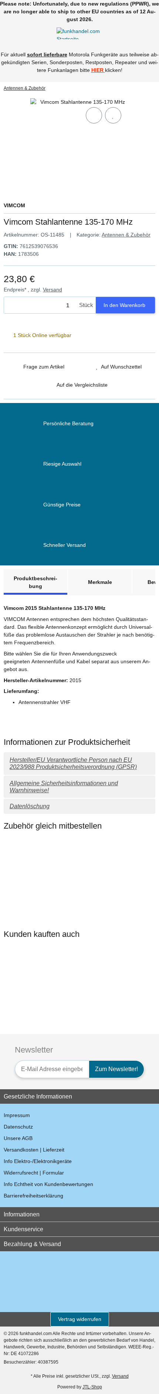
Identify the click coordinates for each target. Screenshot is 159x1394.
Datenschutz (18, 1127)
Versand (52, 290)
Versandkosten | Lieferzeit (34, 1150)
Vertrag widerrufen (79, 1319)
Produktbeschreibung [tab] (35, 582)
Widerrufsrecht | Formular (34, 1173)
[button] (138, 33)
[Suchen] (20, 33)
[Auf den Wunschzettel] (113, 115)
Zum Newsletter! (116, 1069)
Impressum (17, 1115)
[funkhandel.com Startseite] (79, 33)
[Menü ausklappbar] (7, 33)
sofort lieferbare (47, 54)
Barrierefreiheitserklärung (33, 1196)
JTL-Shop (92, 1387)
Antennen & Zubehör (126, 235)
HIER (97, 70)
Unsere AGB (18, 1138)
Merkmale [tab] (100, 582)
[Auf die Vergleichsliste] (94, 115)
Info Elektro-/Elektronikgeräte (38, 1161)
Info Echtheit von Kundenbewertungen (48, 1184)
